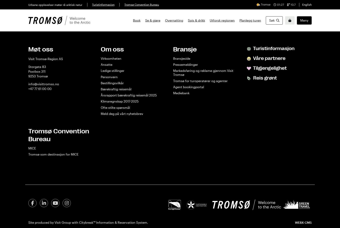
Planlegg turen (250, 20)
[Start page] (59, 20)
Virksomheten (111, 58)
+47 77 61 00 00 (40, 89)
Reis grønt (264, 78)
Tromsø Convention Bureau (141, 4)
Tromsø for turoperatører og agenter (200, 81)
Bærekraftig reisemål (116, 89)
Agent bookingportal (188, 87)
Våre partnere (268, 58)
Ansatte (106, 64)
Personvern (109, 77)
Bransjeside (181, 58)
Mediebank (181, 93)
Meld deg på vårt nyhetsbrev (122, 113)
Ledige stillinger (112, 70)
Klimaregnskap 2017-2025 (120, 101)
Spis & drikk (196, 20)
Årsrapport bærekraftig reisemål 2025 (129, 95)
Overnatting (174, 20)
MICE (32, 148)
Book (136, 20)
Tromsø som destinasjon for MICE (53, 154)
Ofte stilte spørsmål (115, 107)
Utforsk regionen (222, 20)
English (307, 4)
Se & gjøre (152, 20)
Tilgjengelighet (269, 68)
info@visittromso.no (43, 84)
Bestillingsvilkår (112, 83)
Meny (304, 20)
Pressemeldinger (185, 64)
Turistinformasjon (103, 4)
